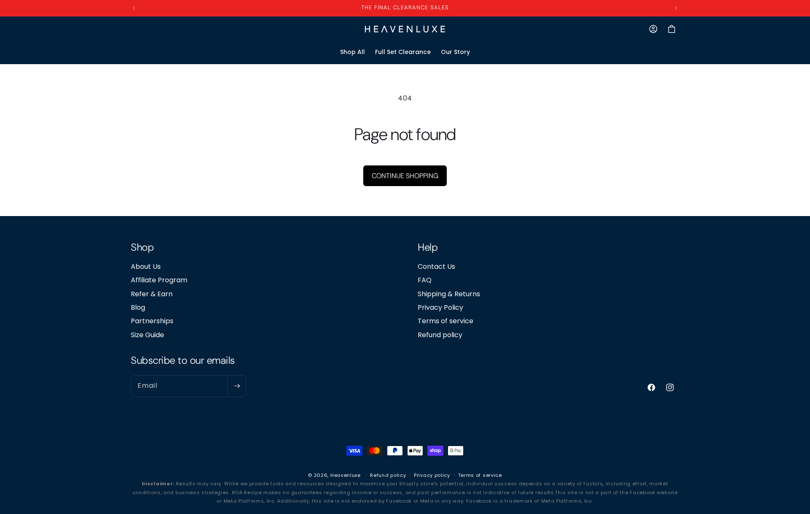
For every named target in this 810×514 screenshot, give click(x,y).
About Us (146, 266)
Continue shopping (405, 175)
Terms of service (445, 321)
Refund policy (440, 334)
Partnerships (152, 321)
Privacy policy (432, 475)
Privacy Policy (440, 307)
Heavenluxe (345, 475)
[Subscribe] (236, 386)
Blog (138, 307)
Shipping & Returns (449, 293)
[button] (671, 29)
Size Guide (147, 334)
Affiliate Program (159, 280)
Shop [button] (142, 247)
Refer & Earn (152, 293)
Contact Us (436, 266)
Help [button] (427, 247)
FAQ (425, 280)
